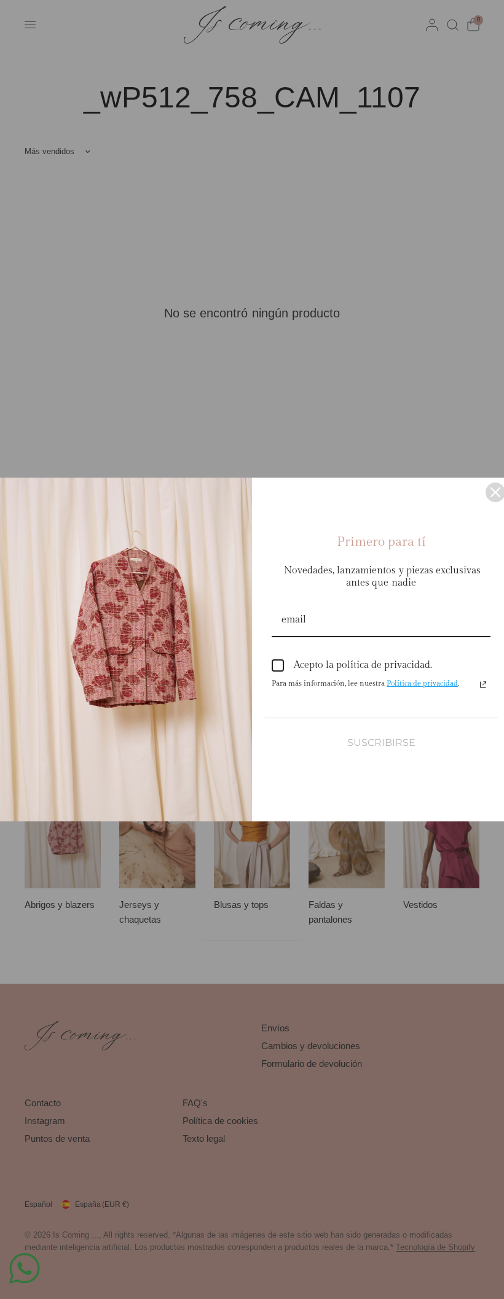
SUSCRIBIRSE (381, 742)
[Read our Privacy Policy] (483, 684)
